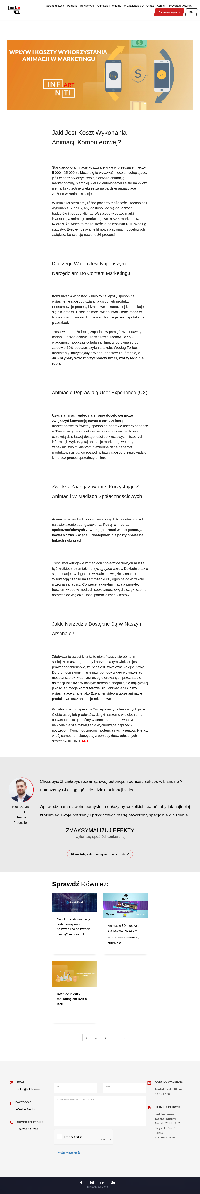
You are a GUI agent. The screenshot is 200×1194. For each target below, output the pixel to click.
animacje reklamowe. (95, 699)
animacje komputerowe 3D (85, 688)
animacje (133, 938)
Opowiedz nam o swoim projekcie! (75, 1100)
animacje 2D (118, 688)
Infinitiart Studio (25, 1109)
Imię (58, 1086)
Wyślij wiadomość (69, 1152)
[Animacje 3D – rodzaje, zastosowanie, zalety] (125, 905)
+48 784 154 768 (27, 1129)
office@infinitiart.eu (29, 1089)
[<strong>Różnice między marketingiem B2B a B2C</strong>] (74, 974)
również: (80, 884)
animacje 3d (114, 943)
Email (108, 1086)
